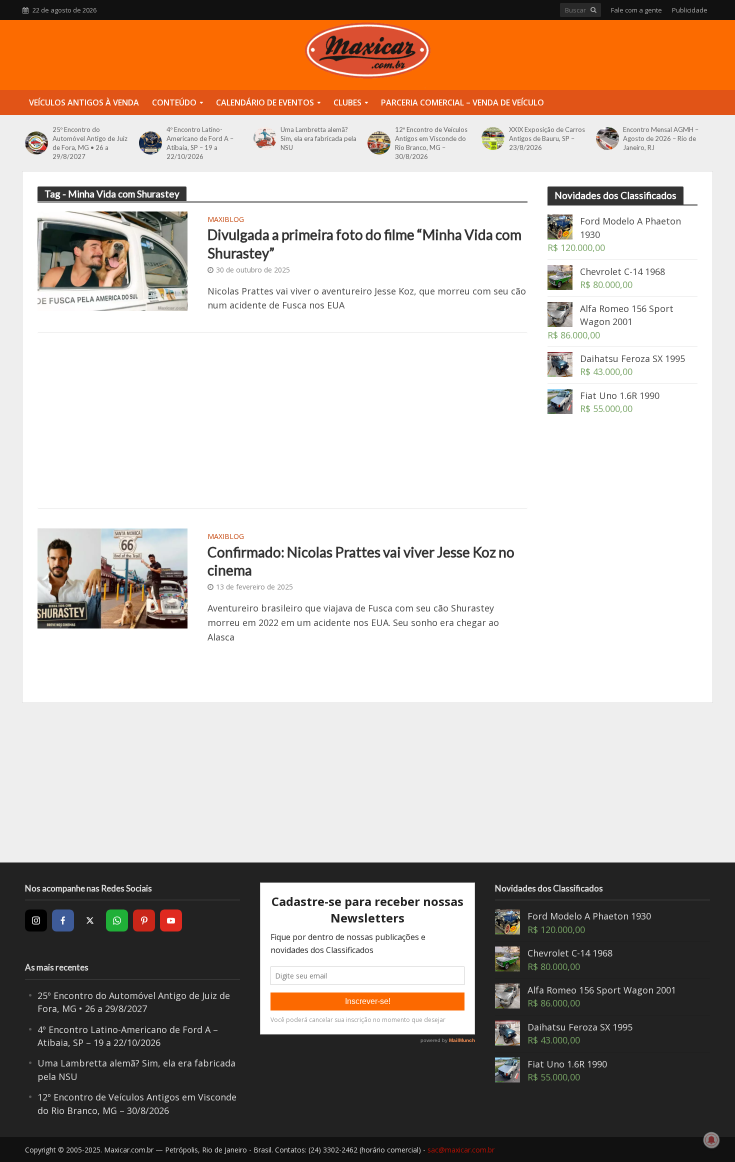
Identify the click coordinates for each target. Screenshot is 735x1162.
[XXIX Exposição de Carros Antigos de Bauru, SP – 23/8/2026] (493, 138)
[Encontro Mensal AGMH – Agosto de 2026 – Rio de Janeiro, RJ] (607, 138)
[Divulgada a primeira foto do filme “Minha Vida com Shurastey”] (113, 260)
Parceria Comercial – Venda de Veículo (462, 102)
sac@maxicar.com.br (461, 1149)
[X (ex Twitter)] (90, 921)
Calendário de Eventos (265, 102)
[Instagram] (36, 921)
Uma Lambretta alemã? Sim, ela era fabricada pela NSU (318, 139)
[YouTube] (171, 921)
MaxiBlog (226, 220)
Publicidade (690, 10)
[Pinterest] (144, 921)
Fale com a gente (636, 10)
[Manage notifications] (712, 1140)
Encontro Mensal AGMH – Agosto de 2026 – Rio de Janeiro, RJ (660, 139)
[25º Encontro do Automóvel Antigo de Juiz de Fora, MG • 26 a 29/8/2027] (36, 143)
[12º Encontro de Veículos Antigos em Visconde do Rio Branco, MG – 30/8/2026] (379, 143)
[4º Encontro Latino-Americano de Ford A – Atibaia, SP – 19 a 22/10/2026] (150, 143)
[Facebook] (63, 921)
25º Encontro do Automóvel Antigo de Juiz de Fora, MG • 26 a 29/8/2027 (90, 143)
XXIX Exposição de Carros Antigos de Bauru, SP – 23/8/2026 (547, 139)
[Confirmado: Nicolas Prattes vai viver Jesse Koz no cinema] (113, 578)
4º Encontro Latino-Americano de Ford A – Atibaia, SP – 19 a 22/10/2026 (200, 143)
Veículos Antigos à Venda (84, 102)
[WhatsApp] (117, 921)
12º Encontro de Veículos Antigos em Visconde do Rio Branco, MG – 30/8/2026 (431, 143)
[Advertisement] (283, 420)
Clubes (348, 102)
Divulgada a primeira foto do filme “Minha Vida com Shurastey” (365, 243)
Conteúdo (174, 102)
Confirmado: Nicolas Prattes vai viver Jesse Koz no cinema (361, 561)
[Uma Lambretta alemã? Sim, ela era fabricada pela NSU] (265, 138)
